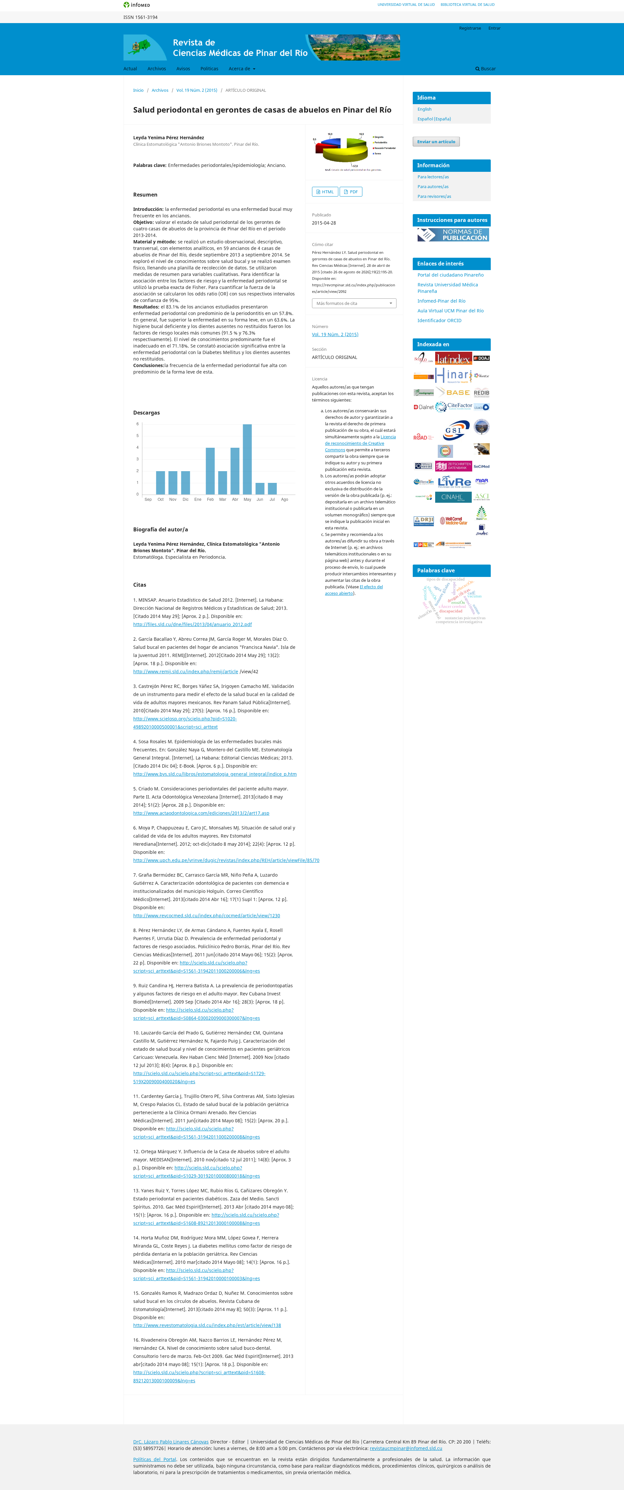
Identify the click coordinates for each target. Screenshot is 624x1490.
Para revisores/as (434, 196)
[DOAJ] (482, 359)
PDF (353, 192)
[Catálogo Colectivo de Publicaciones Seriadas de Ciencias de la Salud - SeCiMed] (482, 467)
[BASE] (453, 397)
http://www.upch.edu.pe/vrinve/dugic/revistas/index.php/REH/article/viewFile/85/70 (226, 860)
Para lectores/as (433, 177)
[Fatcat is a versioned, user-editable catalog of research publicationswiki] (482, 453)
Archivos (157, 68)
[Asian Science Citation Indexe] (482, 499)
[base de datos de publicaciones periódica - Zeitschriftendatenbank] (453, 470)
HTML (327, 192)
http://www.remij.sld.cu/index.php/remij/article (185, 671)
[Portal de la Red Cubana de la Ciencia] (424, 483)
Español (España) (434, 119)
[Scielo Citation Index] (424, 377)
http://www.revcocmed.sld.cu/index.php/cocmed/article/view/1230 (206, 915)
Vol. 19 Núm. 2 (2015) (196, 90)
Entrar (494, 28)
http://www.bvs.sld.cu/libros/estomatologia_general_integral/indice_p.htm (215, 774)
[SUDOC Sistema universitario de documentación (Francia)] (482, 433)
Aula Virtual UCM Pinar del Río (451, 311)
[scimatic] (445, 456)
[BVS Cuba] (424, 469)
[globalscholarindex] (453, 441)
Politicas (209, 68)
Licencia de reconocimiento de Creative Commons (360, 443)
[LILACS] (482, 409)
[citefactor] (453, 411)
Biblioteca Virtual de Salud (468, 4)
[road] (424, 438)
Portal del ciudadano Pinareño (451, 275)
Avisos (183, 68)
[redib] (482, 397)
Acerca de (240, 68)
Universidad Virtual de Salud (406, 4)
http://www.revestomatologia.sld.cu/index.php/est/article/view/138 (207, 1325)
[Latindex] (453, 363)
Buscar (488, 68)
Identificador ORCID (440, 320)
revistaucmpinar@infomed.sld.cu (406, 1448)
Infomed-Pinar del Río (441, 301)
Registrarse (470, 28)
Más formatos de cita (337, 303)
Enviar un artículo (436, 141)
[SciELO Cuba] (424, 363)
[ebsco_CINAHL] (453, 501)
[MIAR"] (482, 483)
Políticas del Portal (154, 1459)
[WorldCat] (482, 376)
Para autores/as (433, 186)
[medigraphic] (424, 394)
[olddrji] (424, 524)
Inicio (138, 90)
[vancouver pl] (424, 545)
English (425, 109)
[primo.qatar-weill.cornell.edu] (453, 526)
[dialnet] (424, 410)
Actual (130, 68)
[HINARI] (453, 381)
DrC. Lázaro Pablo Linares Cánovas (171, 1442)
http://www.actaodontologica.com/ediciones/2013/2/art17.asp (201, 813)
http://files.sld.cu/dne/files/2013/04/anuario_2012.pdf (192, 624)
